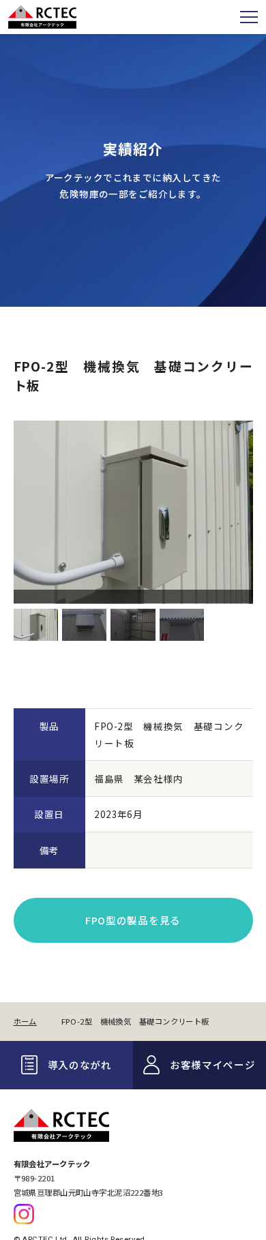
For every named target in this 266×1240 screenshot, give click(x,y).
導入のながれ (80, 1064)
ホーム (25, 1021)
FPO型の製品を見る (133, 920)
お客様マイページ (213, 1064)
